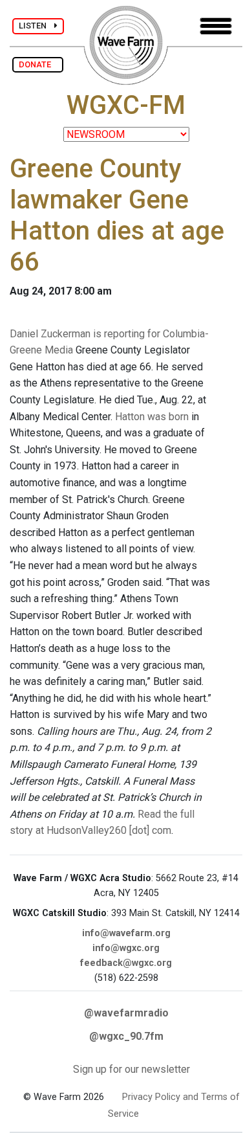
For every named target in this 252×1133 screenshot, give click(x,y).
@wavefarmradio (126, 1013)
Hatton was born (152, 416)
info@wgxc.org (126, 948)
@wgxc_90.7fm (126, 1036)
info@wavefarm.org (126, 933)
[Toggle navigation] (216, 26)
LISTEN (36, 25)
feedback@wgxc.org (126, 963)
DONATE (38, 64)
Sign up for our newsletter (131, 1069)
